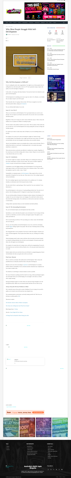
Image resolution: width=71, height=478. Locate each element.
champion (8, 163)
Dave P (10, 34)
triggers (10, 226)
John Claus (5, 435)
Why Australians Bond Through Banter (54, 139)
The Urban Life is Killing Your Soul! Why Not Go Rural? (17, 305)
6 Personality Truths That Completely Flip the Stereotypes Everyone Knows (55, 65)
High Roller (49, 142)
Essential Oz (49, 138)
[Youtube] (64, 0)
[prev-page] (48, 71)
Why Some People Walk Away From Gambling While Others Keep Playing (55, 144)
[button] (64, 22)
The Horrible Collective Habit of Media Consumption (17, 302)
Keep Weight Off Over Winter (16, 312)
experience (25, 264)
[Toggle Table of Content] (29, 78)
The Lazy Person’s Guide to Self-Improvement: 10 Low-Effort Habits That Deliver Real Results (56, 50)
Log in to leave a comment (11, 406)
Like (50, 30)
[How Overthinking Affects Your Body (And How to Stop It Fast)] (27, 427)
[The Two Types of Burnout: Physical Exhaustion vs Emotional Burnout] (43, 427)
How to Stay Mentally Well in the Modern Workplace (60, 41)
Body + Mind (10, 26)
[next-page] (49, 71)
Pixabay (16, 309)
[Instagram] (59, 0)
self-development (25, 173)
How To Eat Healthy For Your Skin (51, 40)
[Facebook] (57, 0)
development (23, 103)
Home (7, 26)
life (19, 296)
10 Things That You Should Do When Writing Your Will (17, 315)
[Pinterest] (60, 0)
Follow (56, 30)
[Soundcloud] (61, 0)
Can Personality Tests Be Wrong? (53, 69)
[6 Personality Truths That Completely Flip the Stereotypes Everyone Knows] (60, 427)
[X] (63, 0)
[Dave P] (7, 34)
